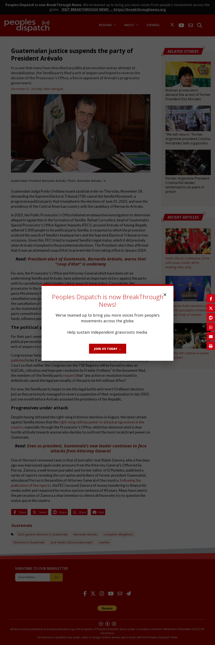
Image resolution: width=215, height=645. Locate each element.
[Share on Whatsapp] (211, 326)
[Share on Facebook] (211, 298)
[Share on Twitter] (211, 308)
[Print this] (211, 345)
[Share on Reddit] (211, 317)
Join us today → (107, 349)
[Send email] (211, 336)
